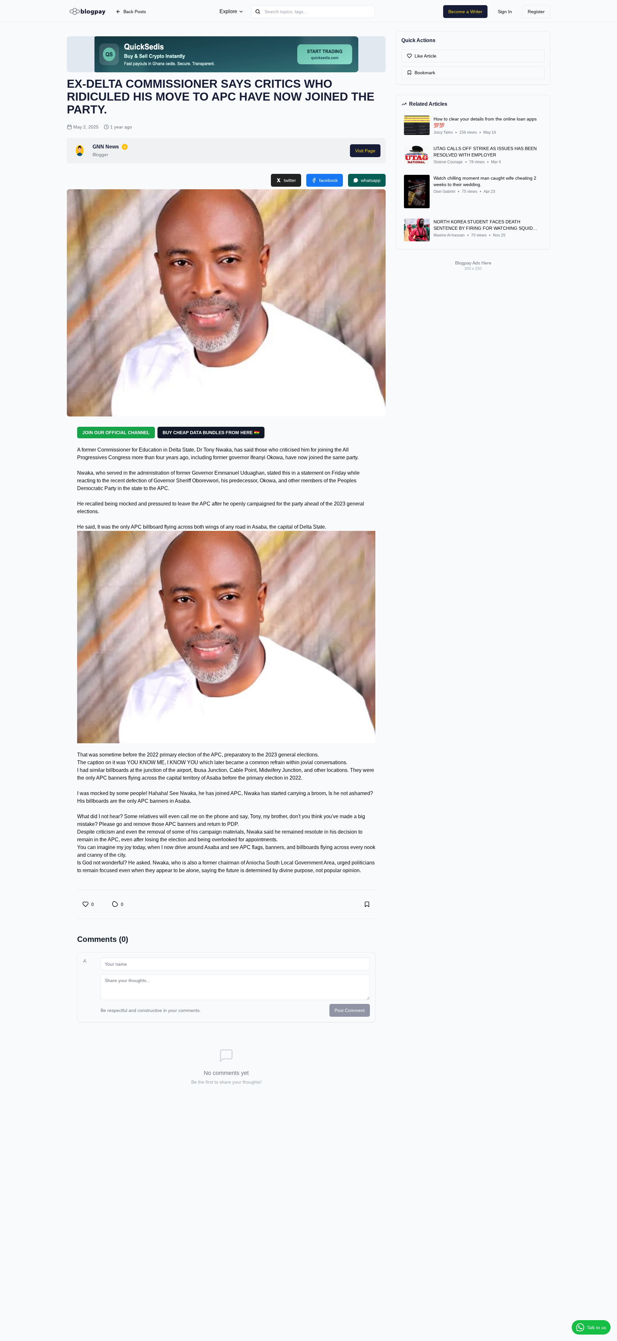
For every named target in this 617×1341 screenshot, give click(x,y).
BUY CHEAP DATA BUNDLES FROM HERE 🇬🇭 (211, 432)
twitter (290, 180)
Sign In (505, 11)
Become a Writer (465, 11)
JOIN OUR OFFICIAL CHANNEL (116, 432)
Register (536, 11)
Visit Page (365, 150)
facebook (328, 180)
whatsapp (370, 180)
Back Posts (134, 11)
